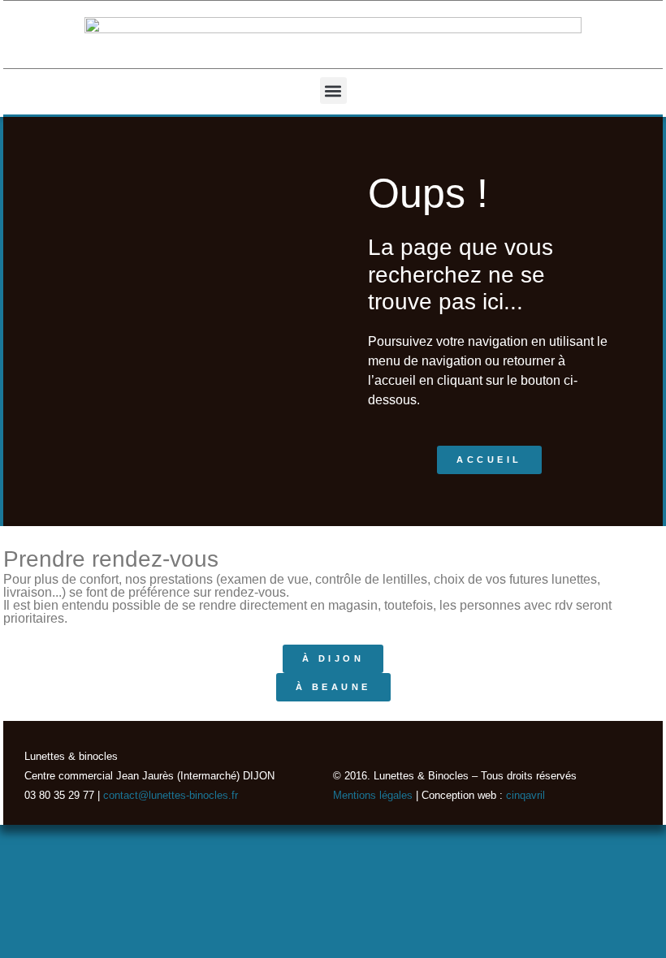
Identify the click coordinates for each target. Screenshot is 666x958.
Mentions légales (373, 795)
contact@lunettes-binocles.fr (169, 795)
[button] (333, 90)
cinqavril (525, 795)
